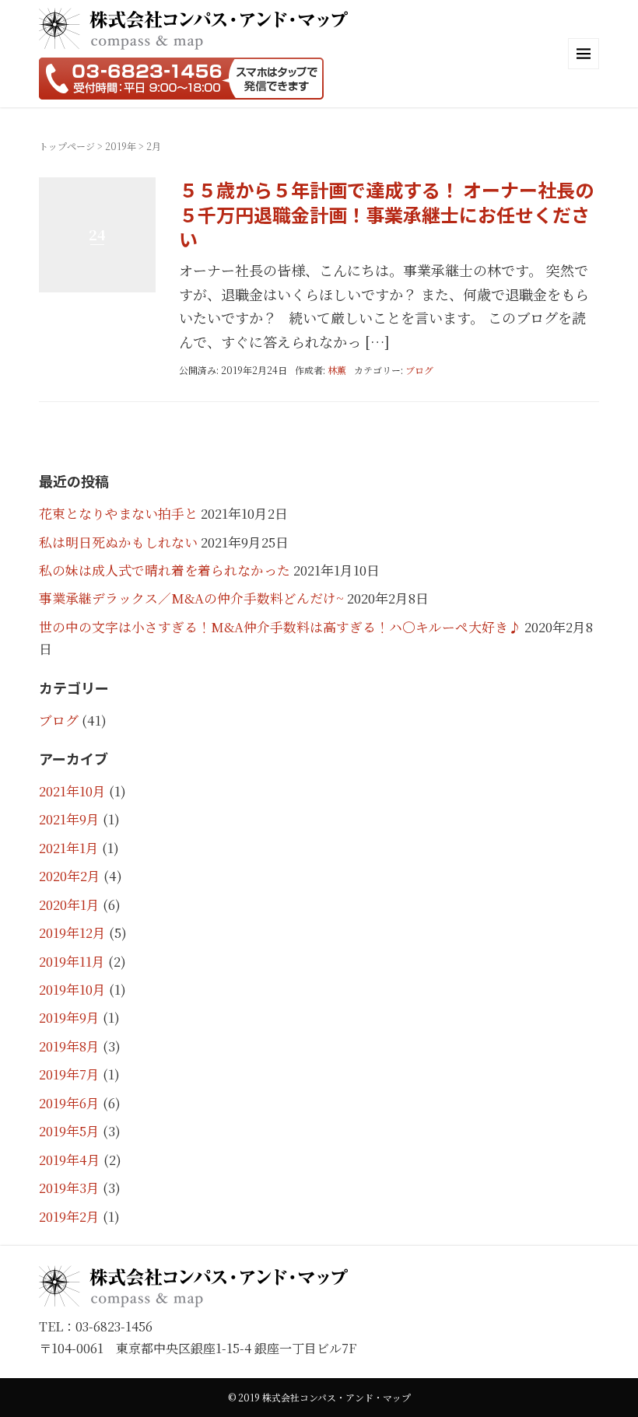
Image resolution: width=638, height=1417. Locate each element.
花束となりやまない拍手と (118, 513)
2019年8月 (69, 1046)
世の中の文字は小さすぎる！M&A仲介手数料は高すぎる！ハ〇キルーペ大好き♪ (280, 627)
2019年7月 (69, 1074)
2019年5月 (69, 1130)
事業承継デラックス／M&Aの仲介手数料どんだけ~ (191, 598)
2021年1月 (69, 847)
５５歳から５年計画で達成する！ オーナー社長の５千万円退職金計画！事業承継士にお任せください (386, 213)
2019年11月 (72, 961)
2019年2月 (69, 1216)
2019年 (120, 145)
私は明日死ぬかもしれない (118, 542)
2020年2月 (69, 875)
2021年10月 (72, 791)
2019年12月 (72, 932)
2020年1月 (69, 904)
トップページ (67, 145)
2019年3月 (69, 1187)
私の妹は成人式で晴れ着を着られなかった (164, 570)
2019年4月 (69, 1159)
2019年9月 (69, 1017)
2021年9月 (69, 819)
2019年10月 (72, 989)
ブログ (419, 369)
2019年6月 (69, 1102)
